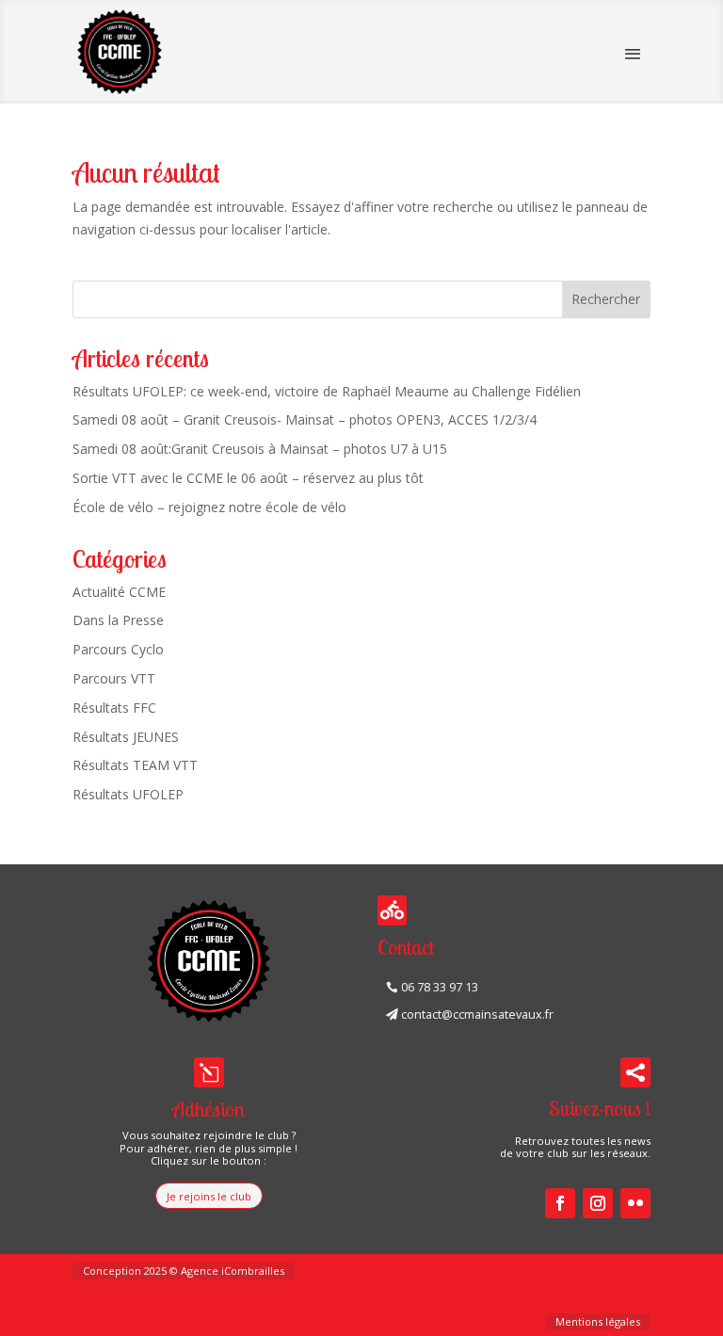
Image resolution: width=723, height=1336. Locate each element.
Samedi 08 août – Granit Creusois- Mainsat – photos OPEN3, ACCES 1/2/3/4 (304, 419)
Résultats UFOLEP (128, 794)
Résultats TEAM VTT (135, 765)
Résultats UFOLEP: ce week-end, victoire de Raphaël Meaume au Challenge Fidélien (326, 391)
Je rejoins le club (209, 1196)
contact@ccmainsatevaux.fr (477, 1014)
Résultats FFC (114, 707)
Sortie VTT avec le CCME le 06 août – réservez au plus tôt (248, 478)
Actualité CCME (119, 592)
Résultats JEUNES (125, 737)
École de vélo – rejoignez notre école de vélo (209, 507)
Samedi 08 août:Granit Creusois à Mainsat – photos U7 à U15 (259, 449)
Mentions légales (597, 1321)
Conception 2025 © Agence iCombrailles (183, 1271)
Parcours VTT (113, 678)
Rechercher (605, 299)
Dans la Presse (118, 620)
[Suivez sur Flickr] (635, 1203)
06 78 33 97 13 (439, 987)
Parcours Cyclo (118, 649)
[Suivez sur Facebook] (560, 1203)
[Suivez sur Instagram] (598, 1203)
